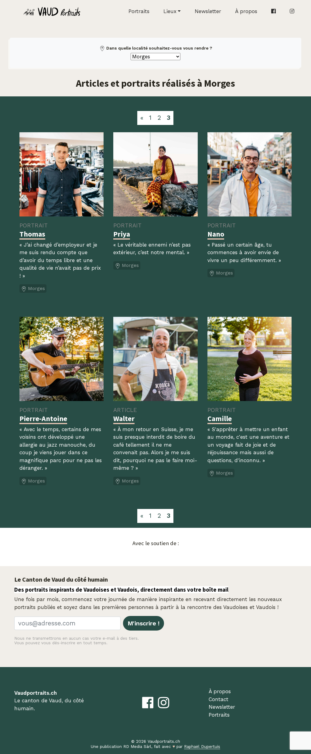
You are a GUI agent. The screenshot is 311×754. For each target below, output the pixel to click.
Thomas (32, 234)
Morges (36, 288)
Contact (218, 699)
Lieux (169, 11)
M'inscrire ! (143, 623)
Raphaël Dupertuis (202, 746)
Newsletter (208, 11)
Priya (121, 234)
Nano (215, 234)
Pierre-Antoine (43, 418)
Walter (124, 418)
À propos (246, 11)
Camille (219, 418)
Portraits (138, 11)
